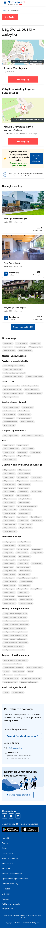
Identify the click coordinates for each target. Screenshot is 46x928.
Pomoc (5, 843)
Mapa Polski (7, 347)
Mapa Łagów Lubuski (31, 390)
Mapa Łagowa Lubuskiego (12, 664)
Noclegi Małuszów (9, 585)
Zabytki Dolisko (8, 477)
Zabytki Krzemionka (10, 510)
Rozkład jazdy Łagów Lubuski (31, 678)
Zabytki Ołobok (35, 517)
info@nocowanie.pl (15, 748)
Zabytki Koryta (23, 492)
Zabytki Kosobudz (9, 503)
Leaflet (14, 61)
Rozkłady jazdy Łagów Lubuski (13, 393)
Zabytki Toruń (22, 452)
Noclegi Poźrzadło (24, 546)
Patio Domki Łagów (12, 263)
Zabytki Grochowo (25, 510)
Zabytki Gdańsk (8, 445)
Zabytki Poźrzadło (24, 474)
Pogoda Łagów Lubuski (34, 393)
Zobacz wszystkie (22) (23, 327)
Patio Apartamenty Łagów (15, 218)
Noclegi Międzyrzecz (26, 603)
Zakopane (23, 917)
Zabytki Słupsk (35, 452)
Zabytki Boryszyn (9, 492)
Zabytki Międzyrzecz (10, 531)
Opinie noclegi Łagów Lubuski (13, 377)
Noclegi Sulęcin (23, 592)
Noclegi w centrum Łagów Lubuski (14, 373)
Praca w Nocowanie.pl (12, 873)
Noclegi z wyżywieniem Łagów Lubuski (15, 621)
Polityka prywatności (11, 904)
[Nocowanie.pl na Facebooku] (4, 815)
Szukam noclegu (22, 343)
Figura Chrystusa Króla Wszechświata (18, 128)
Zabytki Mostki (8, 495)
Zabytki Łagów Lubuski (11, 436)
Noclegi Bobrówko (9, 603)
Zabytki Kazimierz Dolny (11, 449)
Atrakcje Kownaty (24, 414)
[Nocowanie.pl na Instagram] (17, 815)
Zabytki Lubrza (23, 488)
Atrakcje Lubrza (28, 407)
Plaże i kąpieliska (18, 671)
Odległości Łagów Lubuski (29, 682)
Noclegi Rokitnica (9, 592)
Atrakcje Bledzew (9, 425)
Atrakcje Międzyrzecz (10, 422)
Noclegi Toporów (37, 553)
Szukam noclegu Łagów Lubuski (13, 366)
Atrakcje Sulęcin (8, 418)
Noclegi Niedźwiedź (10, 571)
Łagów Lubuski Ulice (10, 682)
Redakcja (6, 888)
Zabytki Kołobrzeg (23, 456)
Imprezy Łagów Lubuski (11, 386)
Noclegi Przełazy (24, 574)
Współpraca (7, 863)
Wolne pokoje (35, 343)
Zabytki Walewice (24, 484)
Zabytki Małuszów (9, 513)
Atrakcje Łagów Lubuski (30, 386)
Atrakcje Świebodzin (24, 418)
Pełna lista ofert (20, 675)
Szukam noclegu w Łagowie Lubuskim (15, 660)
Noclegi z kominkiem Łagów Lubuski (15, 632)
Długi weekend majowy (11, 915)
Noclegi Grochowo (26, 582)
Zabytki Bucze (8, 481)
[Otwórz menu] (5, 2)
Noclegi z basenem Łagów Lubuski (14, 628)
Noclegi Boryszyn (9, 564)
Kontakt (5, 838)
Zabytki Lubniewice (9, 528)
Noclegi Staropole (9, 560)
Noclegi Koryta (23, 564)
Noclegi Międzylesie (10, 600)
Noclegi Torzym (8, 589)
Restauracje (7, 675)
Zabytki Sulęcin (23, 521)
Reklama (6, 868)
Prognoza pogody (9, 351)
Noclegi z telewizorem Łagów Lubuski (15, 614)
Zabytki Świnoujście (9, 460)
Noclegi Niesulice (24, 585)
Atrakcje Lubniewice (27, 422)
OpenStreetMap (26, 61)
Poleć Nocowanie (10, 858)
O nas (4, 848)
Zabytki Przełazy (24, 503)
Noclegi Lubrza (23, 560)
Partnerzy (6, 898)
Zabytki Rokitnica (9, 521)
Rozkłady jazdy (20, 347)
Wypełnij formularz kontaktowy (21, 736)
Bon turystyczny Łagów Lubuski (13, 646)
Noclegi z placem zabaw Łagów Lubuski (16, 625)
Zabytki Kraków (22, 445)
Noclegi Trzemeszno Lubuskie (27, 578)
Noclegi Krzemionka (10, 582)
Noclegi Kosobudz (9, 574)
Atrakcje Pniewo (24, 411)
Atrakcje (6, 671)
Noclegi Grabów (9, 578)
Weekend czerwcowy (35, 915)
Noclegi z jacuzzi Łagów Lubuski (13, 650)
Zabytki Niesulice (24, 513)
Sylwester (23, 915)
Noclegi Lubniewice (26, 600)
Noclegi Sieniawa (22, 553)
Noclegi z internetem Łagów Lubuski (15, 639)
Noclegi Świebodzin (24, 596)
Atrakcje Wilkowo (9, 411)
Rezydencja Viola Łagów (15, 307)
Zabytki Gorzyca (37, 521)
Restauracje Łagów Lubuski (12, 390)
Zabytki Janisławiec (23, 495)
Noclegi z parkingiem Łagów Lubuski (15, 617)
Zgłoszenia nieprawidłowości (15, 878)
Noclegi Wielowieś (9, 556)
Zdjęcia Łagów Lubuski (11, 397)
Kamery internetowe (25, 351)
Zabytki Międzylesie (26, 524)
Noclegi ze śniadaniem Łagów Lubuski (15, 643)
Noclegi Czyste (36, 549)
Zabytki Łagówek (9, 470)
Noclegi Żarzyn (36, 564)
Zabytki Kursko (22, 517)
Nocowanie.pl (8, 343)
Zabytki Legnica (8, 456)
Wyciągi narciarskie (35, 347)
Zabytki (30, 671)
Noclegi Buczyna (23, 549)
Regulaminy (7, 908)
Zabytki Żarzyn (36, 492)
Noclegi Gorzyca (9, 596)
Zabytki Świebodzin (9, 524)
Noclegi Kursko (22, 589)
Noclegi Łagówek (9, 542)
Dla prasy (6, 893)
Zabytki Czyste (36, 477)
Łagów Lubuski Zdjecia (11, 678)
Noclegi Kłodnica (25, 571)
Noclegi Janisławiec (23, 567)
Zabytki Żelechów (24, 470)
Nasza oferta (7, 853)
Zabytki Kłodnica (25, 499)
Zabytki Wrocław (28, 449)
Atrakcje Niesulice (9, 414)
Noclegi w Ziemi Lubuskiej (34, 377)
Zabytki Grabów (8, 506)
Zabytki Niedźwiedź (9, 499)
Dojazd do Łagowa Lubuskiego (13, 668)
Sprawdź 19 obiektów (36, 158)
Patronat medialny (10, 883)
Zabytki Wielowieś (9, 484)
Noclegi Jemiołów (9, 546)
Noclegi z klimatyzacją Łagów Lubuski (15, 635)
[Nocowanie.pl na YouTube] (11, 815)
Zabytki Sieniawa (22, 481)
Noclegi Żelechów (24, 542)
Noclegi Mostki (8, 567)
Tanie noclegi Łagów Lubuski (12, 369)
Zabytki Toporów (37, 481)
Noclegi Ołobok (36, 589)
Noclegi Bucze (8, 553)
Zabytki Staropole (9, 488)
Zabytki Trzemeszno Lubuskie (27, 506)
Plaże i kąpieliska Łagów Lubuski (32, 436)
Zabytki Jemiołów (9, 474)
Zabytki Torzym (8, 517)
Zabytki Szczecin (9, 452)
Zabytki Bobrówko (25, 528)
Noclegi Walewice (24, 556)
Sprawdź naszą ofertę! (17, 794)
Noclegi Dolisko (8, 549)
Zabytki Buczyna (22, 477)
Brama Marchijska (15, 68)
